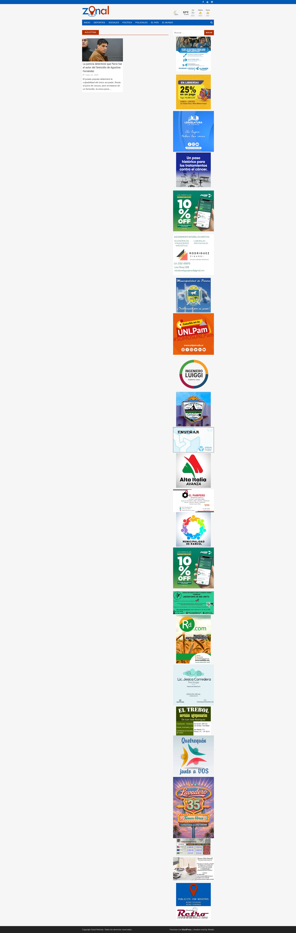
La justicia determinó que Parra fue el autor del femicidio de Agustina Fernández (102, 67)
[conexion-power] (193, 913)
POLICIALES (141, 22)
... (111, 89)
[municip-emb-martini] (193, 409)
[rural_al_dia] (193, 639)
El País (155, 22)
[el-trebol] (193, 721)
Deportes (99, 22)
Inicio (87, 22)
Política (127, 22)
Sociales (114, 22)
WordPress (186, 929)
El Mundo (167, 22)
